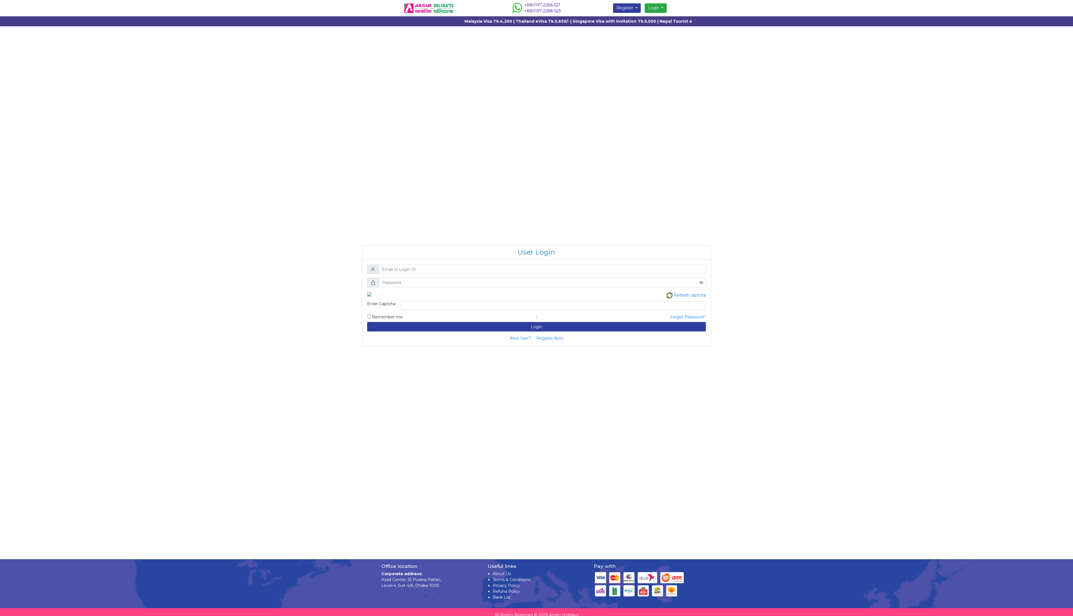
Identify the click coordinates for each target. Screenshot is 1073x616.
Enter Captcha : (382, 303)
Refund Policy (506, 591)
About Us (502, 573)
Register (625, 7)
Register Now (549, 338)
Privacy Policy (506, 585)
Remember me (387, 316)
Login (654, 7)
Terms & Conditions (511, 579)
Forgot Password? (688, 316)
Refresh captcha (690, 294)
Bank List (502, 597)
